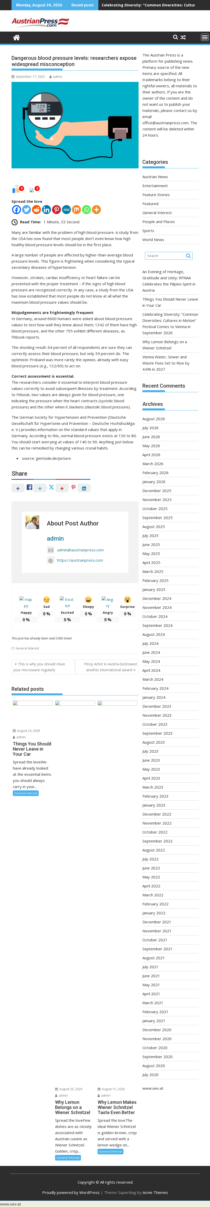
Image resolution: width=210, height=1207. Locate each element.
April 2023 (151, 778)
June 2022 (151, 867)
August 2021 (153, 957)
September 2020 (157, 1056)
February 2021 (155, 1011)
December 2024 (156, 598)
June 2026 (151, 436)
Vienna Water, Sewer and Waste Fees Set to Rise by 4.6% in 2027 (166, 363)
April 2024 (151, 670)
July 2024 (150, 643)
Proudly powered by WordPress (71, 1192)
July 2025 (150, 535)
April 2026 (151, 454)
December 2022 (156, 814)
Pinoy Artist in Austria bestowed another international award (110, 667)
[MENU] (205, 37)
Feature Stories (156, 194)
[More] (96, 209)
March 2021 (152, 1002)
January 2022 (153, 912)
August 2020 (153, 1065)
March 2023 (152, 787)
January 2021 (153, 1020)
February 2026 (155, 472)
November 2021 (157, 930)
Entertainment (155, 185)
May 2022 (151, 876)
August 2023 (153, 742)
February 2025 (155, 580)
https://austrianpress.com (80, 560)
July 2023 (150, 751)
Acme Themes (155, 1192)
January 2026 (153, 481)
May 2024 (151, 661)
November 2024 (157, 607)
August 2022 (153, 849)
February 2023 (155, 796)
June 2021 (151, 975)
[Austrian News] (16, 36)
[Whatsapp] (86, 209)
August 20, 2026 (70, 1089)
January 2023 (153, 805)
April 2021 (151, 993)
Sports (148, 230)
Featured (150, 203)
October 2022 (154, 832)
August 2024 (153, 634)
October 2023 (154, 724)
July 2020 (150, 1074)
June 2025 (151, 544)
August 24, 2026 (28, 731)
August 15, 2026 (113, 1089)
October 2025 (154, 508)
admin (57, 76)
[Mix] (76, 209)
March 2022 (152, 894)
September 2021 (157, 948)
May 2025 (151, 553)
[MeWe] (66, 209)
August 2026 (153, 418)
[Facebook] (16, 209)
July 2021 (150, 966)
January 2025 (153, 589)
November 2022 (157, 823)
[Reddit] (36, 209)
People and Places (158, 221)
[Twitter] (26, 209)
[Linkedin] (46, 209)
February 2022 (155, 903)
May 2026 (151, 445)
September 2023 (157, 733)
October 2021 (154, 939)
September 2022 (157, 841)
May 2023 (151, 769)
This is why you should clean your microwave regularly (39, 667)
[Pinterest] (56, 209)
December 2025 (156, 490)
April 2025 (151, 562)
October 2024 (154, 616)
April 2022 (151, 885)
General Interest (27, 648)
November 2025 (157, 499)
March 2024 (152, 679)
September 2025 (157, 517)
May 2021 (151, 984)
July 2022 (150, 858)
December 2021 (156, 921)
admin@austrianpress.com (80, 549)
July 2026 (150, 427)
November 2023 (157, 715)
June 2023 (151, 760)
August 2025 (153, 526)
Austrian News (155, 176)
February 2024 (155, 688)
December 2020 (156, 1029)
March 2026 (152, 463)
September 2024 (157, 625)
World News (153, 239)
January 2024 (153, 697)
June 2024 (151, 652)
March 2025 (152, 571)
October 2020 (154, 1047)
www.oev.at (152, 1088)
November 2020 (157, 1038)
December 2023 (156, 706)
